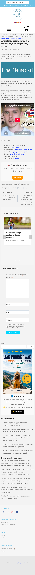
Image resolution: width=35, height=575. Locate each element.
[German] (17, 22)
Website (9, 320)
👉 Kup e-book (17, 411)
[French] (16, 22)
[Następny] (30, 237)
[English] (14, 22)
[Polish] (19, 22)
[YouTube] (12, 512)
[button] (9, 29)
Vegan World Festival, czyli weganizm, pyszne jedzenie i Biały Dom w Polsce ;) (26, 198)
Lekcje (3, 535)
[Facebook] (3, 512)
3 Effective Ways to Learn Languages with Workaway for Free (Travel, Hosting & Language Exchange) (17, 438)
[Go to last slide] (4, 237)
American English (7, 184)
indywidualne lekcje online (23, 149)
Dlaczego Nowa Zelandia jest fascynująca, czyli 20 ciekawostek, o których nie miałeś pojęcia (17, 489)
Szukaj (3, 343)
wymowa (27, 188)
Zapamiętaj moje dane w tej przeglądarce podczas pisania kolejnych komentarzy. (16, 326)
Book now (17, 177)
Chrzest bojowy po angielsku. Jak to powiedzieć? (13, 235)
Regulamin (4, 522)
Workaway (16, 158)
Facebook (7, 5)
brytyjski (4, 188)
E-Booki (3, 538)
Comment (9, 278)
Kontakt (3, 551)
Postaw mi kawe (6, 549)
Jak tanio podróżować (17, 154)
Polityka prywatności (8, 524)
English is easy (15, 147)
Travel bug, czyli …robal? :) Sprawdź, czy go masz (9, 196)
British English (25, 184)
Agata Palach (7, 49)
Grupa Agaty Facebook (26, 5)
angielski (16, 184)
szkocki (20, 188)
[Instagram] (8, 512)
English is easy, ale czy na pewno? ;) (12, 38)
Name (8, 304)
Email (8, 312)
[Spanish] (20, 22)
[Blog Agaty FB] (17, 512)
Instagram (15, 5)
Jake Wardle (12, 188)
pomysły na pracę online (21, 152)
